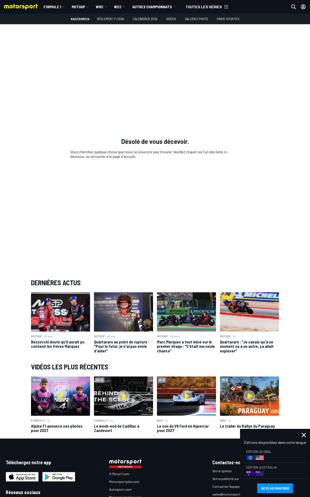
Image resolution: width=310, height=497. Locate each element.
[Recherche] (293, 7)
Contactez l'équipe (226, 486)
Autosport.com (120, 489)
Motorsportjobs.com (124, 482)
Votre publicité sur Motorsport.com (238, 479)
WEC (118, 6)
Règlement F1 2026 (110, 19)
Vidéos (171, 19)
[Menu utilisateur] (303, 7)
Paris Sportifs (228, 19)
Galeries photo (196, 19)
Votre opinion (222, 471)
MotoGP (78, 6)
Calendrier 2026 (145, 19)
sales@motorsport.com (230, 494)
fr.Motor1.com (119, 474)
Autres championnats (152, 6)
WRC (99, 6)
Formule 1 (52, 6)
